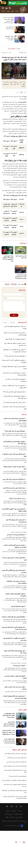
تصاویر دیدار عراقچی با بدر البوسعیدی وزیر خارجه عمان (14, 639)
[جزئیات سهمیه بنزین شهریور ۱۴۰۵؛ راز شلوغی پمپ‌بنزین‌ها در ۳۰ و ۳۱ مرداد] (7, 250)
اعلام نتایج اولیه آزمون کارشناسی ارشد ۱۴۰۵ (14, 392)
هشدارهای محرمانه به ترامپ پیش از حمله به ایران (14, 559)
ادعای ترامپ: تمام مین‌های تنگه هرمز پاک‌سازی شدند (16, 521)
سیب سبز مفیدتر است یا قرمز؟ (17, 498)
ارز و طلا (7, 284)
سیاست (16, 11)
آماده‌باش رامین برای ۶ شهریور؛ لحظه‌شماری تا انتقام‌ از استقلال (14, 510)
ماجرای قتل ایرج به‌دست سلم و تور (10, 28)
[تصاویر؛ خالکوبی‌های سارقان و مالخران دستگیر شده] (19, 39)
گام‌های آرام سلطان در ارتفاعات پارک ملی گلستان (15, 677)
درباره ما (20, 811)
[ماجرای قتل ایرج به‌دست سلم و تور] (19, 29)
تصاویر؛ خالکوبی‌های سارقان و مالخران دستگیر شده (9, 38)
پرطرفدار (12, 322)
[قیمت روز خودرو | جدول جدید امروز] (20, 250)
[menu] (3, 8)
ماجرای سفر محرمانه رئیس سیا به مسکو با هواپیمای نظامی (15, 419)
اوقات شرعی (19, 817)
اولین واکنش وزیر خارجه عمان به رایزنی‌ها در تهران (14, 455)
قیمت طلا (14, 284)
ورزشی (12, 11)
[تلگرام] (7, 806)
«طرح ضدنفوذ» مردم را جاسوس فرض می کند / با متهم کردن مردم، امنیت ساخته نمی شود (9, 741)
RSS (7, 817)
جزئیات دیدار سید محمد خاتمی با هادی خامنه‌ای (15, 688)
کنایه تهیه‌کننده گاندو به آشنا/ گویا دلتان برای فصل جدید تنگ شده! (14, 628)
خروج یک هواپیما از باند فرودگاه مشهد (15, 339)
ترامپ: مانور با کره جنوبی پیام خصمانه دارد (14, 402)
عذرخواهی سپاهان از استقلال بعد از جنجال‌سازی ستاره (14, 780)
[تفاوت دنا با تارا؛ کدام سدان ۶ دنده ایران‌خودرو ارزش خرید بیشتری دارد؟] (20, 269)
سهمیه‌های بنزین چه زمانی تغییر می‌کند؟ (15, 356)
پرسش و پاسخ (8, 814)
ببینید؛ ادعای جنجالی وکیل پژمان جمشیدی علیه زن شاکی (15, 771)
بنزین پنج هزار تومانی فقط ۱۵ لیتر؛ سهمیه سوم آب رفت (15, 652)
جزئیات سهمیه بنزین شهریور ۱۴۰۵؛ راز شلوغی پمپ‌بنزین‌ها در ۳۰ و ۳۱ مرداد (8, 258)
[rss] (21, 806)
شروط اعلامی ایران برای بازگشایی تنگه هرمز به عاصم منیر (14, 571)
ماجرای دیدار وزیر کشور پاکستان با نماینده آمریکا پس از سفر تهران (15, 546)
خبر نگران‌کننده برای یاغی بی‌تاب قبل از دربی (14, 479)
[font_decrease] (17, 92)
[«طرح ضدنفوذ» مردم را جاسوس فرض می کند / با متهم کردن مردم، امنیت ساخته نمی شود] (21, 741)
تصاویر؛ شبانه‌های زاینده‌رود (18, 606)
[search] (10, 8)
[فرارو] (23, 9)
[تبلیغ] (14, 3)
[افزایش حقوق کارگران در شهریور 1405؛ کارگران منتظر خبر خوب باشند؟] (21, 716)
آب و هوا (12, 817)
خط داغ (24, 415)
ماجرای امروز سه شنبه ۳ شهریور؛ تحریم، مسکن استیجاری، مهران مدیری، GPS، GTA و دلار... (8, 20)
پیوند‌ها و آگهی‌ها (18, 814)
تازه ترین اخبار (22, 322)
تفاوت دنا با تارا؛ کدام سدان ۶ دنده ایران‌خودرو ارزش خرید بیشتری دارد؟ (20, 276)
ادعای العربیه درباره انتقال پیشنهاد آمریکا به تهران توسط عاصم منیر (14, 697)
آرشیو (7, 811)
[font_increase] (25, 92)
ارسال (14, 315)
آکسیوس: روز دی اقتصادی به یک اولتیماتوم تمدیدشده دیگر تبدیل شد (14, 351)
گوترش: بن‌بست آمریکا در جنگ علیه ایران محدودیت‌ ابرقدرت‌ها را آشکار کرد (14, 797)
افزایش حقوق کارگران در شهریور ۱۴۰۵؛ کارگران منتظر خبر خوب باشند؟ (9, 715)
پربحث (4, 322)
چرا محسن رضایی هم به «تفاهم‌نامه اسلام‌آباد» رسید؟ (16, 582)
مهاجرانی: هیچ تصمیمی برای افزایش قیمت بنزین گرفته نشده (14, 442)
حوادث (8, 11)
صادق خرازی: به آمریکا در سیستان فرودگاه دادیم (15, 468)
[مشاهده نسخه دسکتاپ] (6, 8)
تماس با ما (13, 811)
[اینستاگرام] (12, 806)
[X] (16, 806)
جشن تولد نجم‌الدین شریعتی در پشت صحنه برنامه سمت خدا (15, 785)
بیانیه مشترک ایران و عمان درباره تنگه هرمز (14, 488)
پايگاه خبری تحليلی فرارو (10, 821)
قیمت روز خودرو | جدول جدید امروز (21, 257)
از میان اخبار (23, 243)
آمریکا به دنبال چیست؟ (19, 666)
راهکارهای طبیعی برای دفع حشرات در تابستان (13, 617)
